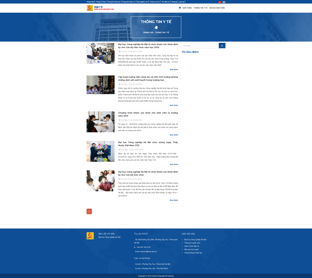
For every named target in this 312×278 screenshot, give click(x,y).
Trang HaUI (90, 2)
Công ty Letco (155, 2)
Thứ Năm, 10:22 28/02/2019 (132, 150)
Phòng (98, 2)
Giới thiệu (187, 8)
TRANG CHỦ (148, 32)
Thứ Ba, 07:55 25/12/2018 (131, 179)
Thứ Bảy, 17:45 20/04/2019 (131, 120)
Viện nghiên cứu (142, 2)
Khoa (104, 2)
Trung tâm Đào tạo (114, 2)
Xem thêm (174, 69)
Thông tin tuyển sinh (192, 243)
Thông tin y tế (200, 8)
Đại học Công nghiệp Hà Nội (195, 239)
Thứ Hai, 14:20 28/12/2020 (131, 52)
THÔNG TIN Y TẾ (162, 32)
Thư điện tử (165, 2)
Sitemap (174, 2)
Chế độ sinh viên (217, 8)
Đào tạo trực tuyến (191, 249)
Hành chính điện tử (191, 246)
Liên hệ (181, 2)
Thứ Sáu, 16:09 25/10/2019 (131, 84)
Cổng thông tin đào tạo (193, 252)
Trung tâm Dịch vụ (128, 2)
